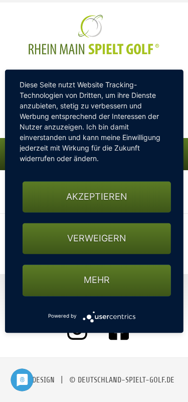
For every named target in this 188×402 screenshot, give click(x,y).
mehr (97, 280)
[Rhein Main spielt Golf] (94, 35)
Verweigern (96, 238)
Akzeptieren (96, 196)
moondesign (34, 379)
